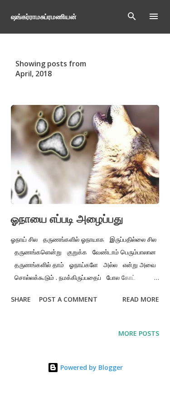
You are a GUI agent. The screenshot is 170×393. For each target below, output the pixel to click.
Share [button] (21, 299)
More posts (138, 333)
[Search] (131, 16)
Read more (140, 299)
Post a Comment (68, 299)
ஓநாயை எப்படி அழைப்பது (67, 218)
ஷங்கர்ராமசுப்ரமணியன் (44, 16)
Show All (136, 64)
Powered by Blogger (90, 367)
